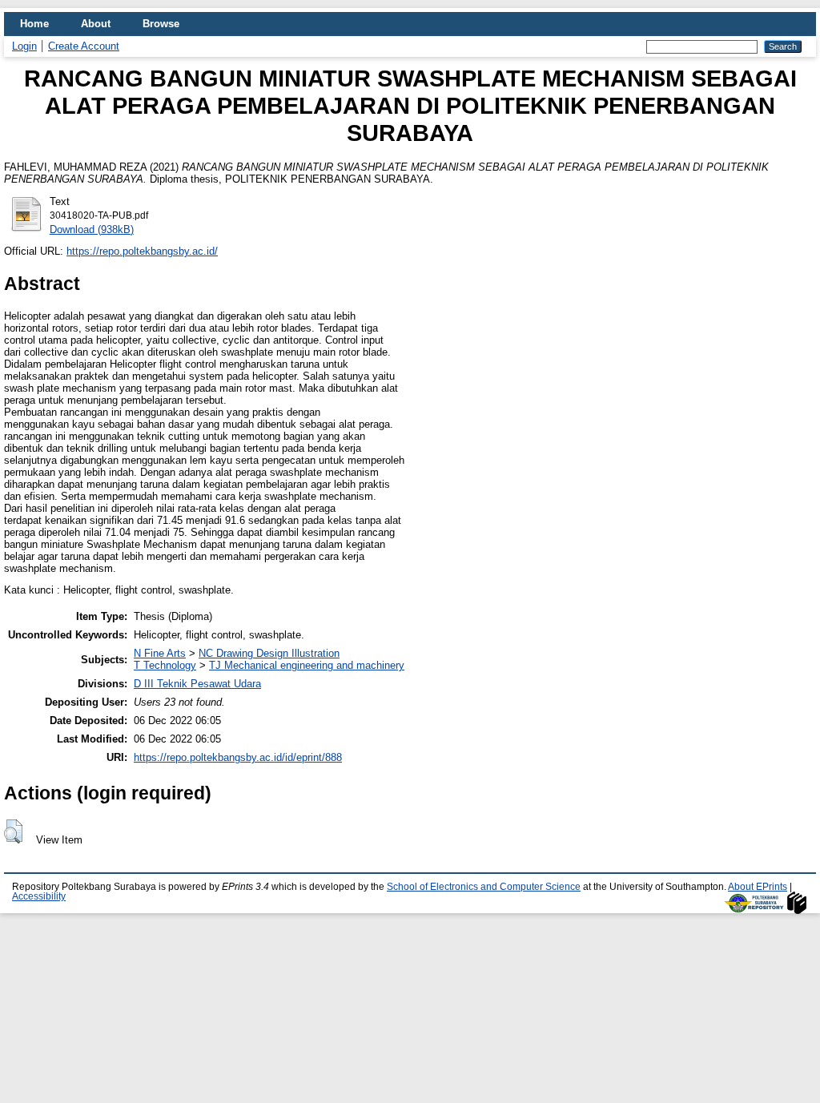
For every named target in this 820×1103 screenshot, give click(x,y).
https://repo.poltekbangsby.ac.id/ (142, 251)
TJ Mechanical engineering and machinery (306, 665)
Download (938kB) (92, 229)
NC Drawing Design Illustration (269, 653)
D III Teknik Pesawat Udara (197, 684)
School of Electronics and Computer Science (484, 887)
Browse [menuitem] (161, 24)
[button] (13, 831)
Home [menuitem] (34, 24)
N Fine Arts (160, 653)
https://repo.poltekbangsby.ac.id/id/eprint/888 (238, 757)
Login (24, 46)
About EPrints (757, 887)
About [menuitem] (96, 24)
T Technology (165, 665)
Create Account (83, 46)
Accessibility (39, 896)
